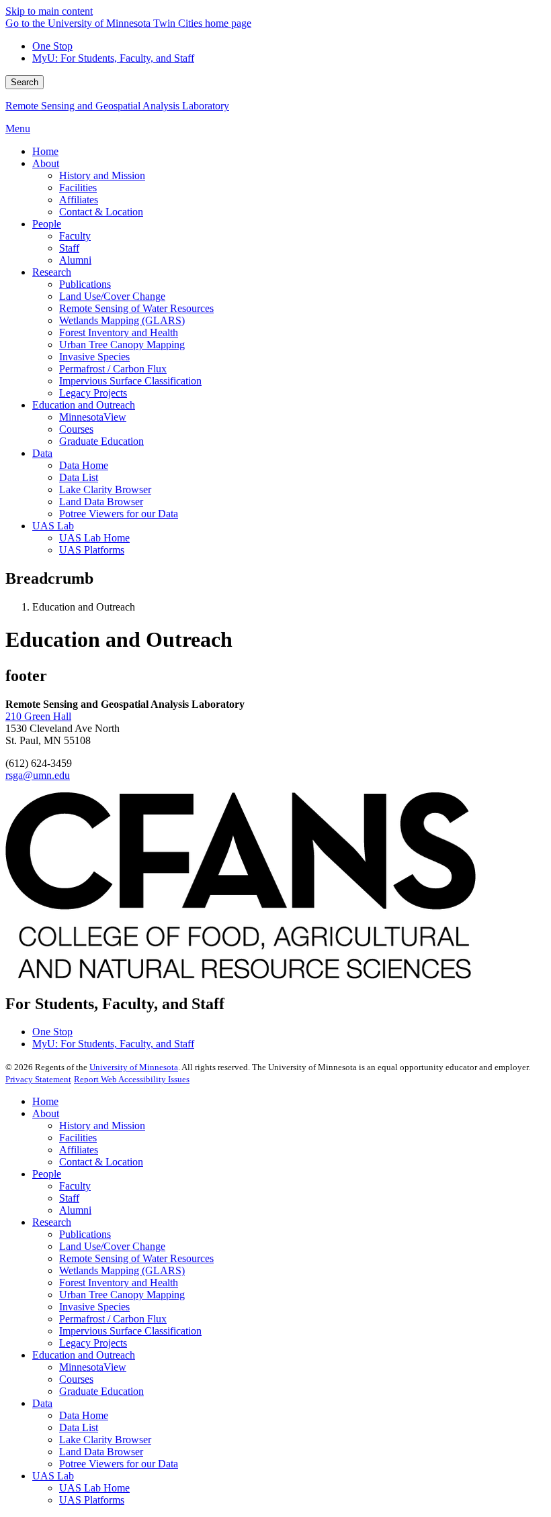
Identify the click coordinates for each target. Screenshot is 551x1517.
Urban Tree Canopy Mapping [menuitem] (122, 344)
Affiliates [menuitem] (78, 199)
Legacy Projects (93, 1343)
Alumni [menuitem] (75, 260)
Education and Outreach (83, 1355)
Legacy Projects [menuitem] (93, 393)
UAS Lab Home (94, 1488)
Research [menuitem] (51, 272)
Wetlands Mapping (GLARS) (122, 1270)
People (46, 1174)
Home (45, 1101)
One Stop (52, 46)
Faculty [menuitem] (75, 236)
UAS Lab (53, 1475)
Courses (76, 1379)
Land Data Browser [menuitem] (101, 501)
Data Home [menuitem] (83, 465)
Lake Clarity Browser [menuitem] (105, 489)
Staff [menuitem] (69, 248)
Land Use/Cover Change (112, 1246)
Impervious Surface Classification (130, 1331)
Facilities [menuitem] (78, 187)
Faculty (75, 1186)
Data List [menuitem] (78, 477)
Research (51, 1222)
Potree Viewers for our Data (118, 1463)
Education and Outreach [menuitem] (83, 405)
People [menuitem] (46, 223)
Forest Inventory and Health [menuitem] (118, 332)
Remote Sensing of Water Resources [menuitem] (136, 308)
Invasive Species (94, 1306)
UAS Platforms (91, 1500)
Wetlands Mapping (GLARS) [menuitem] (122, 320)
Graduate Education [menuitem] (101, 441)
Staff (69, 1198)
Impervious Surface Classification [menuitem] (130, 380)
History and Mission (102, 1125)
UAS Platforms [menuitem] (91, 550)
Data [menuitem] (42, 453)
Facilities (78, 1137)
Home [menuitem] (45, 151)
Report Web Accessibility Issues (131, 1079)
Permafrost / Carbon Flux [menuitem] (113, 368)
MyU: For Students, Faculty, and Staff (113, 58)
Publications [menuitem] (85, 284)
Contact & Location (101, 1161)
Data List (78, 1427)
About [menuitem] (45, 163)
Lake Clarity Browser (105, 1439)
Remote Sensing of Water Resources (136, 1258)
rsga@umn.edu (37, 775)
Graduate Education (101, 1391)
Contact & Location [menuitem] (101, 211)
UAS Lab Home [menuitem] (94, 537)
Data (42, 1403)
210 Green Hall (38, 716)
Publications (85, 1234)
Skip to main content (49, 11)
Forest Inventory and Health (118, 1282)
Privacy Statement (38, 1079)
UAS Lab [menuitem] (53, 525)
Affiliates (78, 1149)
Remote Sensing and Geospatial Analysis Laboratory (117, 105)
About (45, 1113)
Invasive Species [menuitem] (94, 356)
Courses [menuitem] (76, 429)
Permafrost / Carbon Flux (113, 1318)
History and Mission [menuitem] (102, 175)
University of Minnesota (133, 1067)
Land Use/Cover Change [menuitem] (112, 296)
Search (24, 82)
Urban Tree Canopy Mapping (122, 1294)
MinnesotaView (92, 1367)
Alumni (75, 1210)
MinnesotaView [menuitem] (92, 417)
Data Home (83, 1415)
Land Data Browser (101, 1451)
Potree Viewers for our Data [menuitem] (118, 513)
